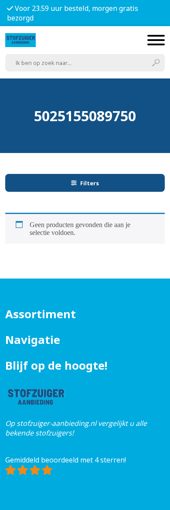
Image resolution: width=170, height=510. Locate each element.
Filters (89, 183)
